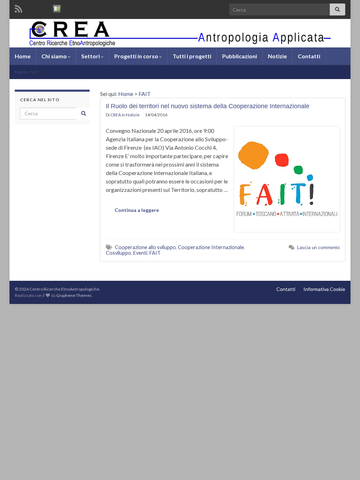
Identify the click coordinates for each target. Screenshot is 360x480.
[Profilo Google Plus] (70, 7)
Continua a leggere (137, 210)
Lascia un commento (318, 247)
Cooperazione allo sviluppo (145, 247)
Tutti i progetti (192, 56)
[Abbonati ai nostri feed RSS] (18, 7)
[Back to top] (344, 464)
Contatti (309, 56)
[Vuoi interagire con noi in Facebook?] (31, 7)
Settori (91, 56)
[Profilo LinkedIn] (44, 7)
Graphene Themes (74, 295)
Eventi (140, 253)
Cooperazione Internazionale (211, 247)
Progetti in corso (136, 56)
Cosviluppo (118, 253)
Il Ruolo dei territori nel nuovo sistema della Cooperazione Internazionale (207, 106)
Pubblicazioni (239, 56)
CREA (115, 114)
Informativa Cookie (324, 289)
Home (23, 56)
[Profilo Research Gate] (57, 7)
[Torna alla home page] (180, 33)
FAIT (145, 93)
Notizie (277, 56)
